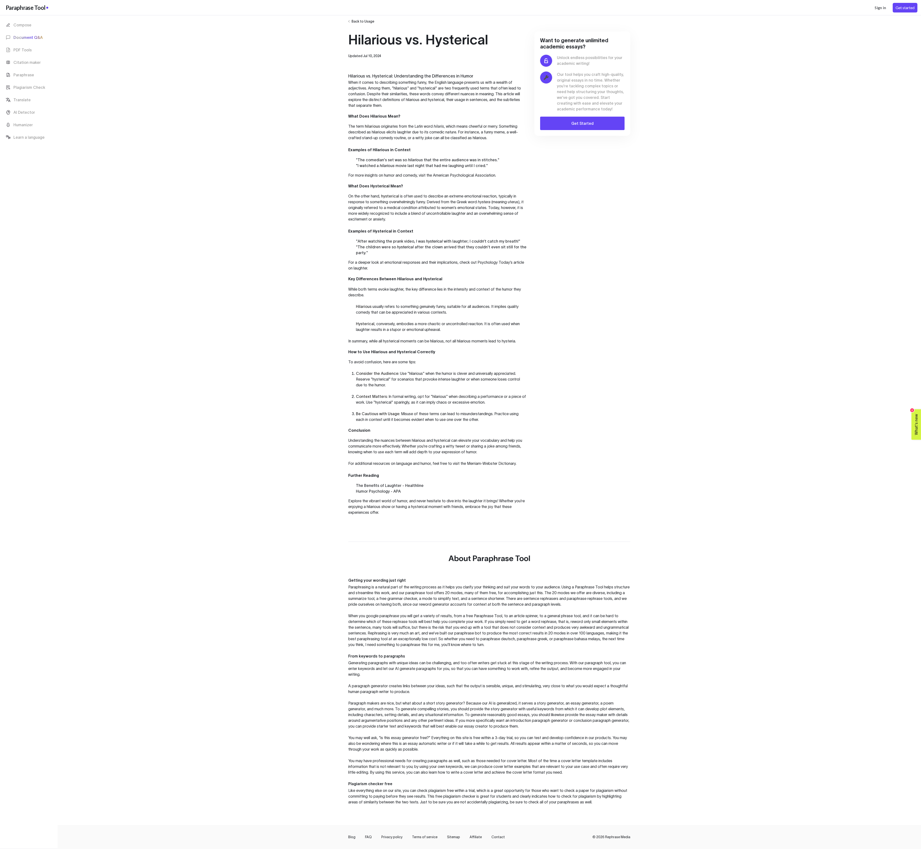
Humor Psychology (373, 491)
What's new (914, 422)
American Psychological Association (464, 175)
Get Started (582, 123)
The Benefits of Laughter (378, 485)
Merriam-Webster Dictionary (491, 463)
